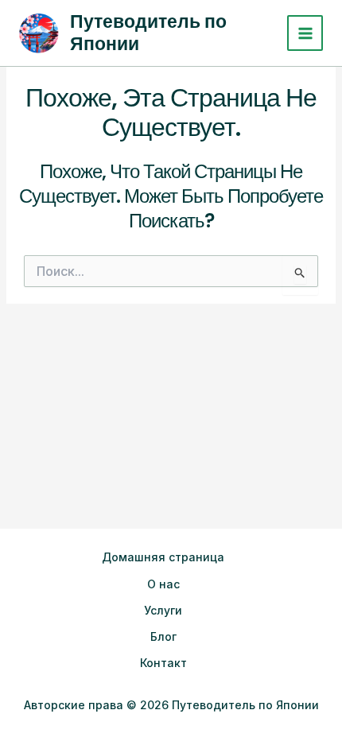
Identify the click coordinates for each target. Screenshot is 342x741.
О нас (163, 584)
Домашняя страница (163, 557)
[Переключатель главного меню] (305, 33)
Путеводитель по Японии (148, 33)
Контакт (163, 662)
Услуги (163, 610)
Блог (163, 636)
